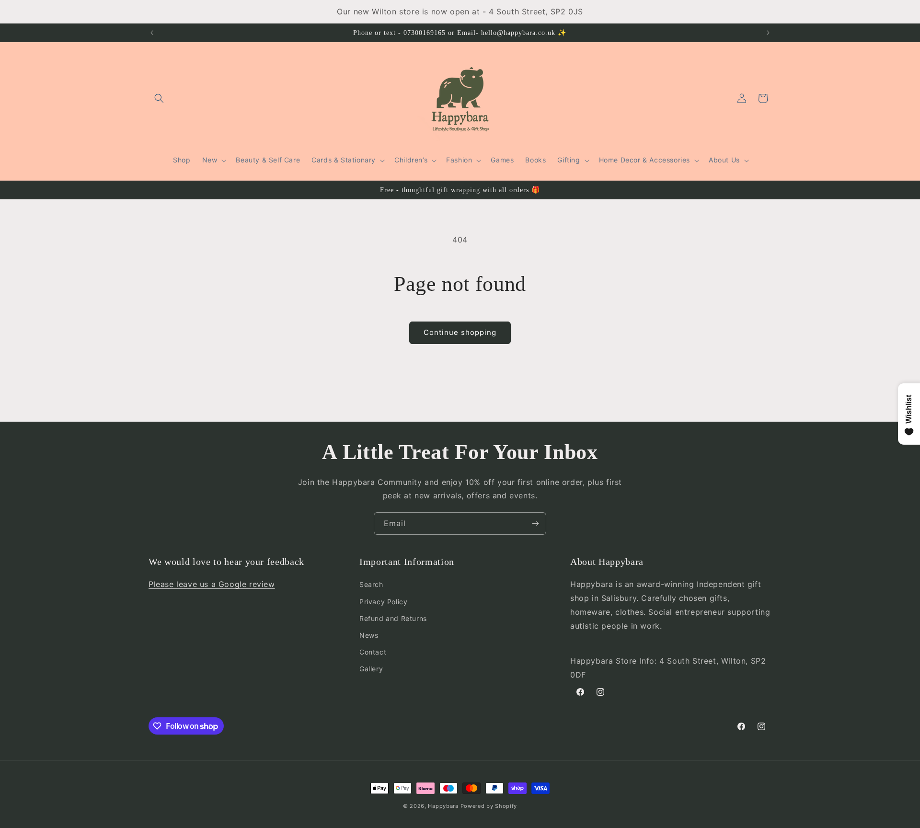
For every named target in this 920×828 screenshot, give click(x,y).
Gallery (371, 669)
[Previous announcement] (151, 32)
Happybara (443, 806)
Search (371, 584)
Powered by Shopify (489, 806)
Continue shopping (460, 332)
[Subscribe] (535, 523)
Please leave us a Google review (212, 584)
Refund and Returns (393, 618)
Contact (372, 652)
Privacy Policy (383, 602)
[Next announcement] (768, 32)
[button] (159, 98)
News (368, 635)
